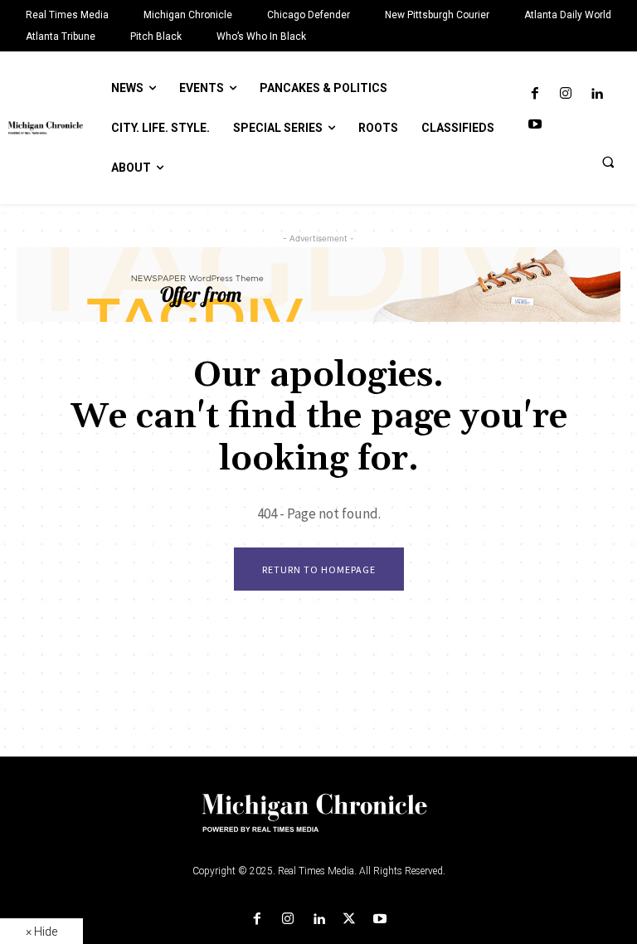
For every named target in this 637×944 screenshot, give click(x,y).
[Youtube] (534, 125)
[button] (608, 161)
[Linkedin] (597, 94)
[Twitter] (349, 919)
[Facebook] (534, 94)
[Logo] (318, 823)
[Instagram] (565, 94)
